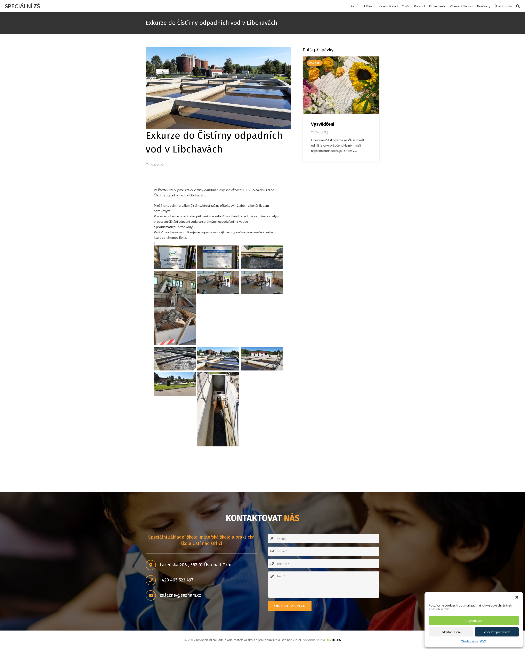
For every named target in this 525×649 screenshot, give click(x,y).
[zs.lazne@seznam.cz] (153, 595)
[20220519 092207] (261, 358)
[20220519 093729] (218, 409)
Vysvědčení (322, 124)
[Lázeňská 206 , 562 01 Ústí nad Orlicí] (153, 565)
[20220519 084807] (218, 257)
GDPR (483, 641)
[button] (517, 597)
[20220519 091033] (261, 282)
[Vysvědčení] (341, 85)
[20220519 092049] (174, 358)
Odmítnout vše (451, 632)
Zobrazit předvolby (497, 632)
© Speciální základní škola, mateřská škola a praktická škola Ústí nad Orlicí (248, 640)
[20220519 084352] (174, 257)
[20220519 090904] (174, 308)
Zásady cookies (469, 641)
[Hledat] (518, 6)
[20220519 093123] (174, 384)
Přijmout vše (473, 621)
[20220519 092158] (218, 358)
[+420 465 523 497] (153, 580)
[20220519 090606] (261, 257)
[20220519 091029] (218, 282)
